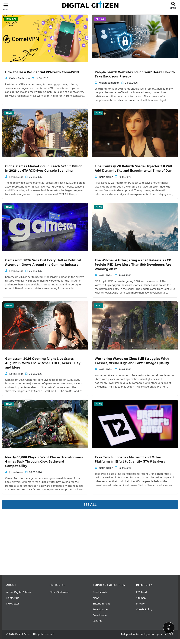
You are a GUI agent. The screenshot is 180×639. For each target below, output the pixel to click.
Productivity (100, 592)
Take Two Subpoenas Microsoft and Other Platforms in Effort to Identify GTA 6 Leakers (130, 459)
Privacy (140, 603)
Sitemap (141, 598)
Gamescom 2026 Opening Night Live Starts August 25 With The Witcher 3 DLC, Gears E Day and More (42, 362)
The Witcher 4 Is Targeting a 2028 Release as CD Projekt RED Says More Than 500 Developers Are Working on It (133, 264)
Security (97, 620)
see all (90, 504)
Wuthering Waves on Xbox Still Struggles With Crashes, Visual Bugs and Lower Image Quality (132, 360)
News (96, 598)
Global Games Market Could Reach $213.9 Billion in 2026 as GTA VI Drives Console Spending (43, 168)
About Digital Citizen (18, 592)
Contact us (12, 598)
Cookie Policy (144, 609)
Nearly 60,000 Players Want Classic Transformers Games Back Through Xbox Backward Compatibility (44, 461)
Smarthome (100, 615)
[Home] (90, 5)
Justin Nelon (16, 177)
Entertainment (101, 603)
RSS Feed (141, 592)
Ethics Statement (59, 592)
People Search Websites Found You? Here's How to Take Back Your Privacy (135, 74)
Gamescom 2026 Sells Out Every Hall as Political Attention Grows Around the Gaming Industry (43, 262)
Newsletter (12, 603)
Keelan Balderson (19, 78)
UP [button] (168, 628)
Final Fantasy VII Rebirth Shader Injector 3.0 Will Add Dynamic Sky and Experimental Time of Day (133, 168)
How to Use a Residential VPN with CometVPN (42, 72)
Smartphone (100, 609)
